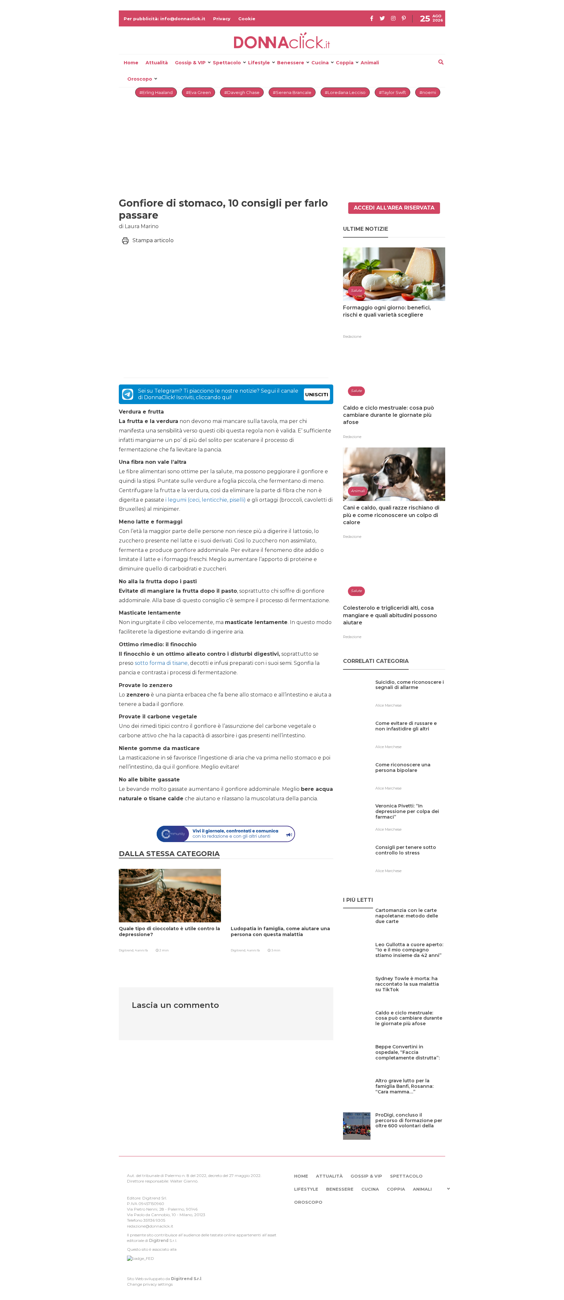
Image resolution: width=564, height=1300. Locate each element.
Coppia (344, 63)
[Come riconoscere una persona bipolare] (410, 778)
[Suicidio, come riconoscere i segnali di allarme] (410, 696)
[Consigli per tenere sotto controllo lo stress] (410, 861)
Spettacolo (227, 63)
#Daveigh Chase (241, 92)
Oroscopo (139, 79)
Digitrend (158, 1240)
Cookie (246, 18)
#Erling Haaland (156, 92)
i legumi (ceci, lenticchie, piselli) (205, 500)
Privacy (221, 18)
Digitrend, (127, 950)
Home (131, 63)
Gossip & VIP (190, 63)
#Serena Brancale (292, 92)
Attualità (157, 63)
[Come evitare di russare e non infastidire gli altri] (410, 737)
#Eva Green (198, 92)
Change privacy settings (150, 1284)
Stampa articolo (153, 240)
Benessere (290, 63)
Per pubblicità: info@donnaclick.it (164, 18)
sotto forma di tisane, (162, 663)
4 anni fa (141, 950)
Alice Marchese (388, 705)
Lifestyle (259, 63)
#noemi (427, 92)
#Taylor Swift (392, 92)
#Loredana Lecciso (345, 92)
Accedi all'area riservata (394, 208)
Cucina (320, 63)
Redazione (352, 336)
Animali (370, 63)
